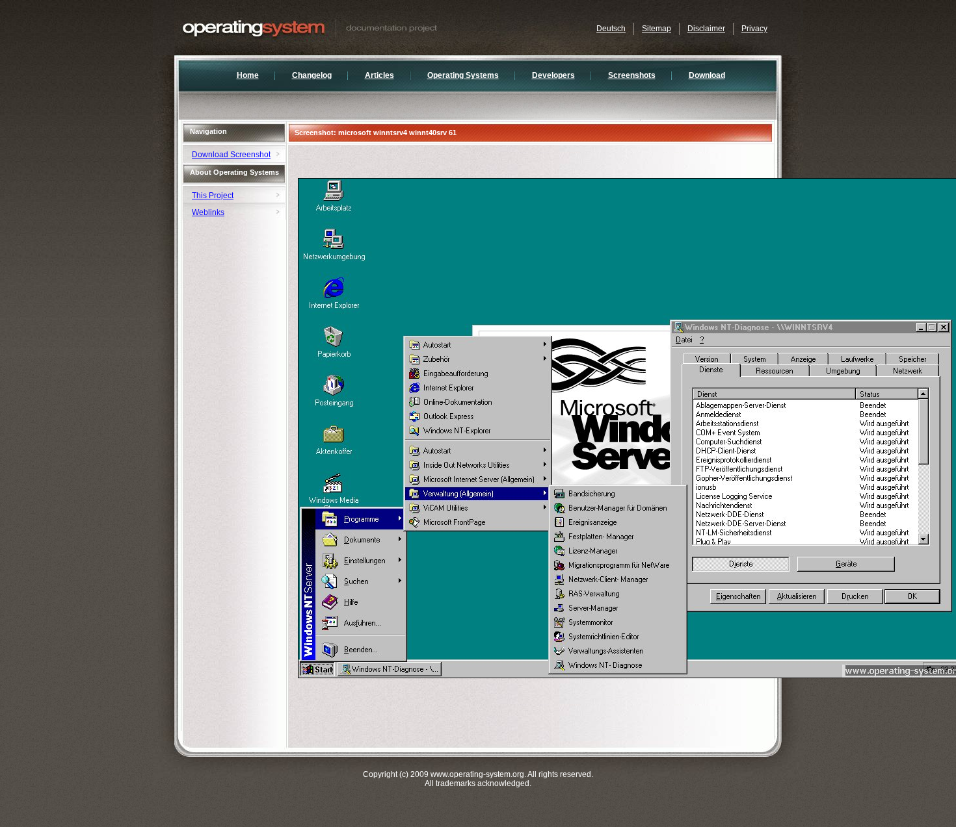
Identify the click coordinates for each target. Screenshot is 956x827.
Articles (379, 75)
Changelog (312, 75)
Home (248, 75)
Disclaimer (706, 28)
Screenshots (632, 75)
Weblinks (208, 212)
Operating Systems (463, 75)
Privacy (754, 28)
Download (707, 75)
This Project (212, 195)
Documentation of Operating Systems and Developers (336, 27)
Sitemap (656, 28)
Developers (553, 75)
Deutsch (611, 28)
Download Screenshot (231, 154)
